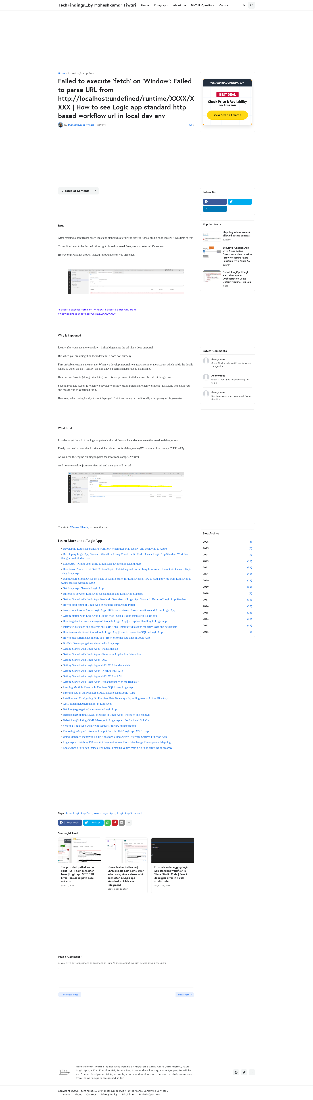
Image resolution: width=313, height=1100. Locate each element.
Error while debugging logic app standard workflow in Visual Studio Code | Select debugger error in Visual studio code (171, 874)
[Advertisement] (156, 41)
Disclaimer (128, 1094)
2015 (227, 612)
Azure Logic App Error (81, 73)
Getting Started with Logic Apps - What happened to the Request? (101, 681)
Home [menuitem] (145, 5)
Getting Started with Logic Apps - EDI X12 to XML (93, 676)
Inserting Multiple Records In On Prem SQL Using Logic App (98, 687)
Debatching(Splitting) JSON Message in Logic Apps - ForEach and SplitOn (106, 714)
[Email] (122, 823)
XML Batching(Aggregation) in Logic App (87, 703)
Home (61, 73)
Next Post (183, 994)
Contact (91, 1094)
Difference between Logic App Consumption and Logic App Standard (103, 593)
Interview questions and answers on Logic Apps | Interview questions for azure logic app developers (120, 626)
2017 (227, 599)
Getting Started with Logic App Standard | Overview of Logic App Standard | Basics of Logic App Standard (125, 599)
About (78, 1094)
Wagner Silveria (79, 527)
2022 (227, 567)
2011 (227, 631)
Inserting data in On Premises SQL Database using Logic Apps (99, 692)
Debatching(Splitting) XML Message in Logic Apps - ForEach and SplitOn (106, 720)
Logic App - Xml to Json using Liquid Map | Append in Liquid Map (102, 563)
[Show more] (129, 823)
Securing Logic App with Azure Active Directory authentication (99, 725)
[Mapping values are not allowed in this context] (212, 236)
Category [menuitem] (160, 5)
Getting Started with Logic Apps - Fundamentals (90, 648)
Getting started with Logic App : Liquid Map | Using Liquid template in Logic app (110, 615)
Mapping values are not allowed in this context (236, 234)
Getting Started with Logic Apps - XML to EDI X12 (93, 670)
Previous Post (70, 994)
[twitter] (240, 202)
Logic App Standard (129, 813)
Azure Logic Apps (104, 813)
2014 (227, 619)
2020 (227, 580)
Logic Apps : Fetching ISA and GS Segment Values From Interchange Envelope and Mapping (117, 742)
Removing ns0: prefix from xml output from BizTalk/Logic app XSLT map (106, 731)
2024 (227, 554)
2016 (227, 606)
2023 (227, 561)
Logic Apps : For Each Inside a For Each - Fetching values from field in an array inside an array (117, 747)
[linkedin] (215, 209)
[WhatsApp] (108, 823)
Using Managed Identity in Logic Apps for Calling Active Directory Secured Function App (115, 736)
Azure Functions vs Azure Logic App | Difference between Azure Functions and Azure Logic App (119, 610)
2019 (227, 586)
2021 (227, 574)
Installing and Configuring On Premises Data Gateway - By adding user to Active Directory (115, 698)
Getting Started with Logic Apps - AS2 (85, 659)
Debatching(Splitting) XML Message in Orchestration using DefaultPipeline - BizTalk (237, 277)
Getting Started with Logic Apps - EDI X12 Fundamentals (96, 665)
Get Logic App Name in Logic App (83, 588)
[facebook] (215, 202)
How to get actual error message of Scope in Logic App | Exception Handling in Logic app (115, 621)
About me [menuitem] (179, 5)
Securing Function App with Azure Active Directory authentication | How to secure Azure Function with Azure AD (237, 254)
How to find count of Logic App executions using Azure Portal (99, 604)
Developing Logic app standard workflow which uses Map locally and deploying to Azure (115, 548)
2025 (227, 548)
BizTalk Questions (149, 1094)
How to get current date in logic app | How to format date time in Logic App (106, 637)
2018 (227, 593)
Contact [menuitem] (224, 5)
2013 (227, 625)
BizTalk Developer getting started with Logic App (91, 643)
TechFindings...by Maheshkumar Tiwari (97, 5)
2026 (227, 541)
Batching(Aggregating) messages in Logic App (90, 709)
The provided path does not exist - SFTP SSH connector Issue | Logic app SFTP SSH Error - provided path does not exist (78, 874)
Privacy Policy (109, 1094)
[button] (244, 5)
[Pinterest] (115, 823)
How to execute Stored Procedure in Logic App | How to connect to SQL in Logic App (113, 632)
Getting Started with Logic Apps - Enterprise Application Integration (102, 654)
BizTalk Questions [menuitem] (202, 5)
